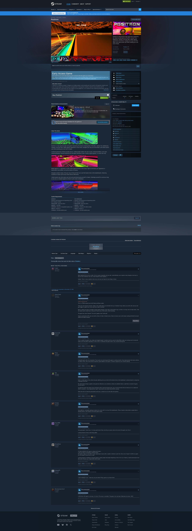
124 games (57, 424)
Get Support (130, 522)
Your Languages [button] (58, 258)
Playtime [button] (89, 253)
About (82, 4)
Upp (56, 372)
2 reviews (56, 335)
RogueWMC (57, 422)
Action (117, 120)
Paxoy (56, 352)
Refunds (116, 527)
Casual (120, 120)
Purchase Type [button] (64, 253)
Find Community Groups (118, 149)
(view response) (55, 290)
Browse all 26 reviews (95, 508)
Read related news (117, 145)
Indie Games (59, 17)
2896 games (57, 354)
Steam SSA (94, 520)
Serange (57, 402)
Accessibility (117, 520)
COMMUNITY (75, 4)
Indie (123, 120)
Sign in (53, 65)
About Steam (95, 517)
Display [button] (95, 253)
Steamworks (94, 522)
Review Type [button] (54, 253)
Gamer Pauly (58, 294)
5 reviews (56, 446)
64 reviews (57, 355)
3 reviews (56, 425)
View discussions (116, 147)
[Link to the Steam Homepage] (56, 5)
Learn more (93, 78)
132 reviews (57, 297)
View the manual (117, 141)
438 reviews (57, 270)
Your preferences (137, 240)
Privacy (116, 517)
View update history (117, 143)
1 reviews (56, 491)
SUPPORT (88, 4)
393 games (57, 445)
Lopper (56, 268)
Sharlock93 (57, 332)
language (137, 1)
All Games (53, 17)
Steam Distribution (96, 524)
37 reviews (57, 375)
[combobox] (122, 9)
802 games (57, 374)
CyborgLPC (57, 470)
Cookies (116, 524)
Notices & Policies (119, 522)
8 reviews (56, 405)
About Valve (107, 517)
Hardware (107, 522)
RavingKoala (58, 444)
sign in (132, 1)
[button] (53, 9)
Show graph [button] (136, 253)
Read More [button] (136, 320)
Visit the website (116, 129)
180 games (57, 334)
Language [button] (73, 253)
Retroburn (125, 51)
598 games (57, 404)
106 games (57, 471)
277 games (57, 490)
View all (139, 225)
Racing (126, 120)
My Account (130, 524)
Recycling (107, 524)
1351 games (57, 269)
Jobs (106, 520)
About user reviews (129, 240)
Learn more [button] (135, 105)
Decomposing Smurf (59, 489)
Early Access (130, 120)
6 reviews (56, 473)
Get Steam (130, 517)
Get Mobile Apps (131, 520)
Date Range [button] (81, 253)
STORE (68, 4)
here (75, 229)
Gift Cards (94, 527)
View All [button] (107, 104)
